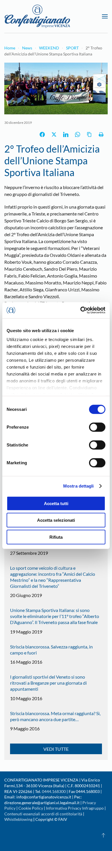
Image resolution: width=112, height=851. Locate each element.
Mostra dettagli (78, 486)
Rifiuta (56, 536)
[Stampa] (101, 134)
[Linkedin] (66, 134)
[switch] (97, 427)
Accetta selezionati (56, 520)
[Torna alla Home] (37, 16)
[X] (54, 134)
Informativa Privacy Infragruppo (75, 808)
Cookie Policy (30, 808)
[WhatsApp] (77, 134)
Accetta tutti (56, 503)
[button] (105, 16)
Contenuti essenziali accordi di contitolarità (43, 813)
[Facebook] (42, 134)
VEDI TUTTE (56, 749)
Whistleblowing (18, 819)
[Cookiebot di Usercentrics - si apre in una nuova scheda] (80, 310)
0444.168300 (54, 791)
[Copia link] (89, 134)
